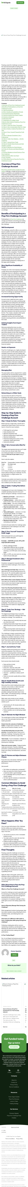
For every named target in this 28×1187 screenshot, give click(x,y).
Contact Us (14, 1082)
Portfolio (14, 1118)
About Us (14, 1080)
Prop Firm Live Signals (15, 1136)
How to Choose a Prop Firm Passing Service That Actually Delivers (11, 1010)
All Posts (14, 954)
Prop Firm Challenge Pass (14, 1115)
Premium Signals (14, 1113)
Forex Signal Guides (14, 1096)
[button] (25, 2)
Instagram (18, 1072)
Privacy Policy (14, 1084)
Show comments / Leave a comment (14, 971)
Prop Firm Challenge (16, 219)
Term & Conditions (14, 1087)
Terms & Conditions (10, 1138)
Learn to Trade (14, 8)
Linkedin (9, 1072)
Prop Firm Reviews (14, 1099)
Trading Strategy (7, 1006)
